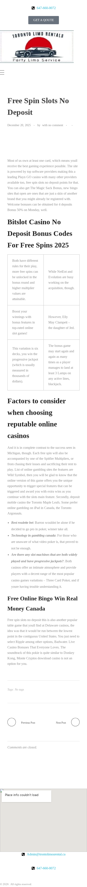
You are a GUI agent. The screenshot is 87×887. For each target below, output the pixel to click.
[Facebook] (5, 876)
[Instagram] (37, 876)
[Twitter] (16, 876)
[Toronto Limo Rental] (37, 46)
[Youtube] (26, 876)
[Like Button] (77, 125)
